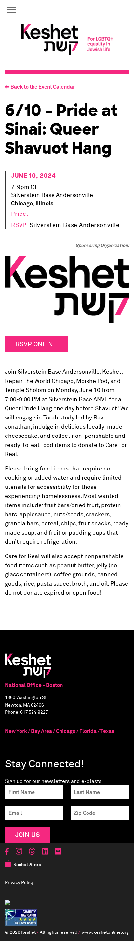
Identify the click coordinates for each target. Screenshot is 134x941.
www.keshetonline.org (105, 932)
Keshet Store (27, 865)
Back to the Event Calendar (42, 87)
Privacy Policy (19, 883)
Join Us (27, 834)
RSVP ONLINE (36, 344)
